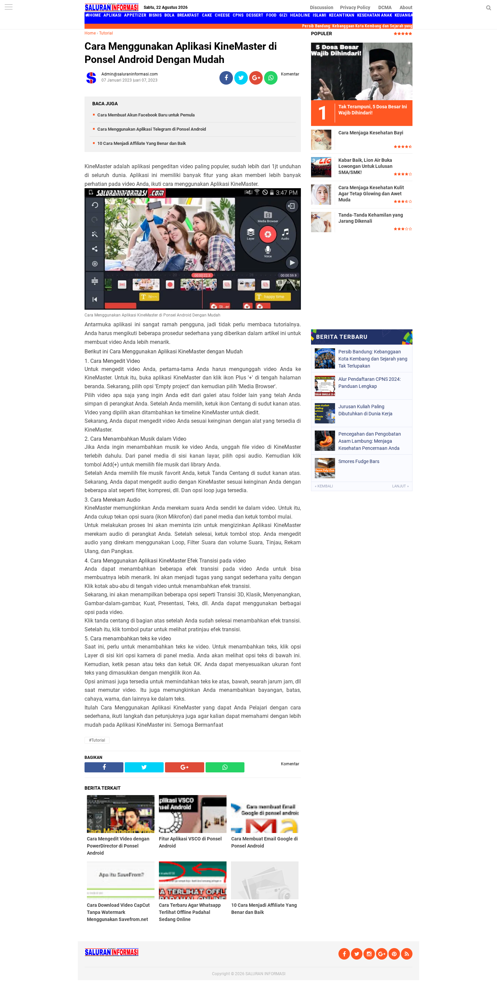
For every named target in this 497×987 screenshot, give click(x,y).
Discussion (321, 7)
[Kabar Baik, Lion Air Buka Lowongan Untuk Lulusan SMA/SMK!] (321, 167)
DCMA (385, 7)
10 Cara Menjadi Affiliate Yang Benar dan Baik (141, 143)
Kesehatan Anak (374, 15)
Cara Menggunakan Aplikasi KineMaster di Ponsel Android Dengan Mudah (181, 52)
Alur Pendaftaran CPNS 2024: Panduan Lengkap (369, 382)
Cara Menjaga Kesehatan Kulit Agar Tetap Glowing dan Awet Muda (371, 193)
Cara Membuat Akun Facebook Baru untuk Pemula (146, 114)
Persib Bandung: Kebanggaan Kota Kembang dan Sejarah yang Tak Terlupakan (362, 26)
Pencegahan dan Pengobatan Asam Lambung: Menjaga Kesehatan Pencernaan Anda (369, 441)
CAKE (207, 15)
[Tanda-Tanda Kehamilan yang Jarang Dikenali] (321, 222)
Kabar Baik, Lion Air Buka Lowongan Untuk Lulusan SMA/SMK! (365, 166)
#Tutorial (97, 740)
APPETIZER (135, 15)
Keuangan (405, 15)
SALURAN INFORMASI (265, 973)
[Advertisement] (361, 282)
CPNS (238, 15)
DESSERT (254, 15)
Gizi (283, 15)
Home (90, 33)
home (95, 15)
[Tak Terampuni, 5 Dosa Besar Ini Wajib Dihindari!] (361, 71)
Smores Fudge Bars (358, 461)
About (406, 7)
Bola (169, 15)
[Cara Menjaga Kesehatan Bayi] (321, 139)
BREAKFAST (188, 15)
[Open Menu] (8, 7)
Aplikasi (112, 15)
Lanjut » (400, 486)
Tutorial (106, 33)
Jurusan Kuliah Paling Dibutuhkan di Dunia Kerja (365, 410)
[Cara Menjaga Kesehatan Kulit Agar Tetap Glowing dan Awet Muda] (321, 194)
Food (271, 15)
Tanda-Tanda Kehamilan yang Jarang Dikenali (370, 218)
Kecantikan (341, 15)
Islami (319, 15)
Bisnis (155, 15)
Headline (300, 15)
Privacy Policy (355, 7)
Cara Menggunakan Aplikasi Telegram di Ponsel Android (151, 129)
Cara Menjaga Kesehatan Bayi (370, 132)
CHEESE (222, 15)
